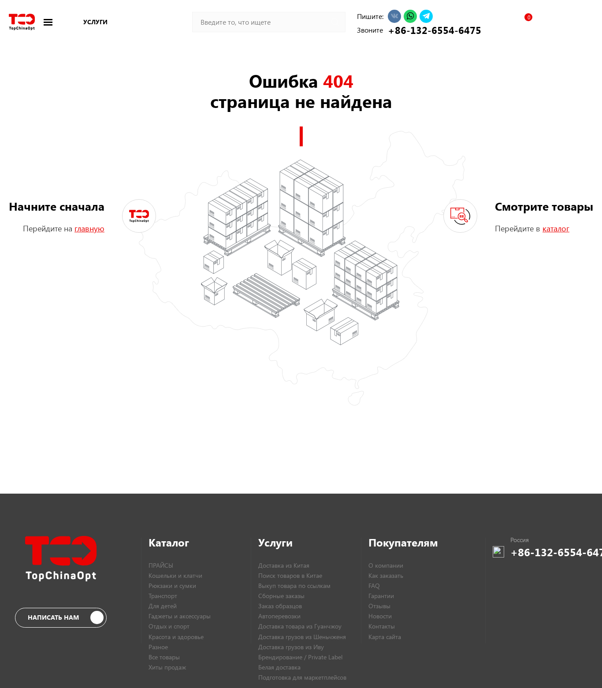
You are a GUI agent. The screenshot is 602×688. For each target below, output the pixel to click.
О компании (385, 565)
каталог (556, 228)
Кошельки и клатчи (175, 575)
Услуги (95, 22)
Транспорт (163, 595)
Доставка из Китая (283, 565)
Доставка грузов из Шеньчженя (302, 636)
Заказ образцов (280, 606)
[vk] (394, 16)
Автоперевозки (279, 616)
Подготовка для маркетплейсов (302, 677)
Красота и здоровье (176, 636)
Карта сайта (384, 636)
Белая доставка (279, 667)
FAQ (374, 585)
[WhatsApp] (410, 16)
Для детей (163, 606)
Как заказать (385, 575)
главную (89, 228)
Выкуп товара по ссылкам (294, 585)
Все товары (164, 657)
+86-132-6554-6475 (432, 30)
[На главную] (22, 22)
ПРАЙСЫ (161, 565)
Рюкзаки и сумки (172, 585)
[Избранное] (524, 22)
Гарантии (381, 595)
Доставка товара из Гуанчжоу (300, 626)
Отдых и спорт (169, 626)
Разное (158, 647)
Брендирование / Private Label (300, 657)
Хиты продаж (167, 667)
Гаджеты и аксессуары (180, 616)
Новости (380, 616)
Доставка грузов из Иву (291, 647)
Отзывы (379, 606)
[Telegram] (426, 16)
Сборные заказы (281, 595)
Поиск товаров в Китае (290, 575)
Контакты (381, 626)
